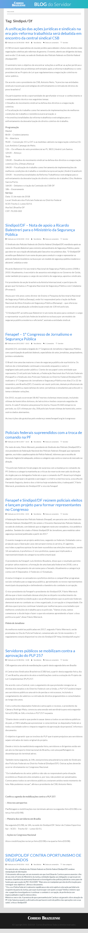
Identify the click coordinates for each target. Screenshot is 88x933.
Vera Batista (37, 42)
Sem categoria (67, 864)
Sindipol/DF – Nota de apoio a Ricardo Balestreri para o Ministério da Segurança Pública (40, 230)
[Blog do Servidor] (52, 4)
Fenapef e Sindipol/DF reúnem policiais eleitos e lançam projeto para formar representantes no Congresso (43, 505)
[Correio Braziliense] (20, 4)
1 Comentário (49, 343)
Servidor (65, 42)
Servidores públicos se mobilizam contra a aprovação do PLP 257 (40, 653)
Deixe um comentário (52, 42)
